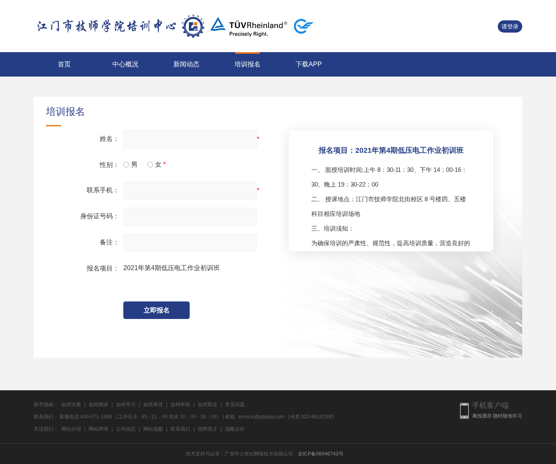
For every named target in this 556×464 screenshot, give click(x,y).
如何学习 (126, 404)
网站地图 (153, 429)
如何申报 (180, 404)
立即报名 (157, 310)
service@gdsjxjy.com (261, 417)
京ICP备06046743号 (321, 454)
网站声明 (98, 429)
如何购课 (98, 404)
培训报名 (247, 64)
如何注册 (71, 404)
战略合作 (235, 429)
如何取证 (207, 404)
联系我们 (180, 429)
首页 (64, 64)
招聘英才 (207, 429)
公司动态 (126, 429)
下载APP (309, 64)
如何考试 (153, 404)
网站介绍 (71, 429)
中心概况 (125, 64)
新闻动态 (186, 64)
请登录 (510, 26)
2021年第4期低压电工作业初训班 (171, 267)
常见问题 (235, 404)
